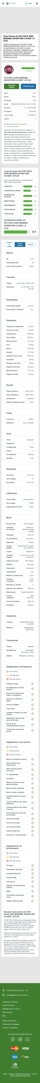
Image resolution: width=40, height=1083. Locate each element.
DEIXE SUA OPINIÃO (11, 86)
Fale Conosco (7, 1012)
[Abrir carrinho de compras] (37, 3)
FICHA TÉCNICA (20, 244)
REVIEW (30, 244)
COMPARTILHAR (28, 86)
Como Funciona (8, 1005)
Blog (4, 1016)
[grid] (20, 578)
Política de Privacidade (10, 1024)
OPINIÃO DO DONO (9, 244)
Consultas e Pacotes (9, 1002)
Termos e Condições (9, 1028)
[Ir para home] (11, 3)
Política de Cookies (9, 1021)
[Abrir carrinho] (3, 3)
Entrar (30, 3)
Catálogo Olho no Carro (11, 1009)
